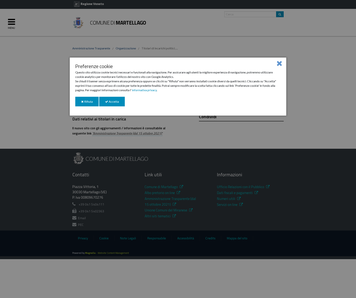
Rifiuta (91, 103)
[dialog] (178, 86)
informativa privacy (144, 90)
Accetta (116, 103)
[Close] (279, 63)
